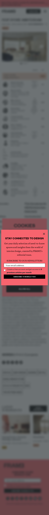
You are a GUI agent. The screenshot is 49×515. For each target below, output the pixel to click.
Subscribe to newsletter (24, 276)
